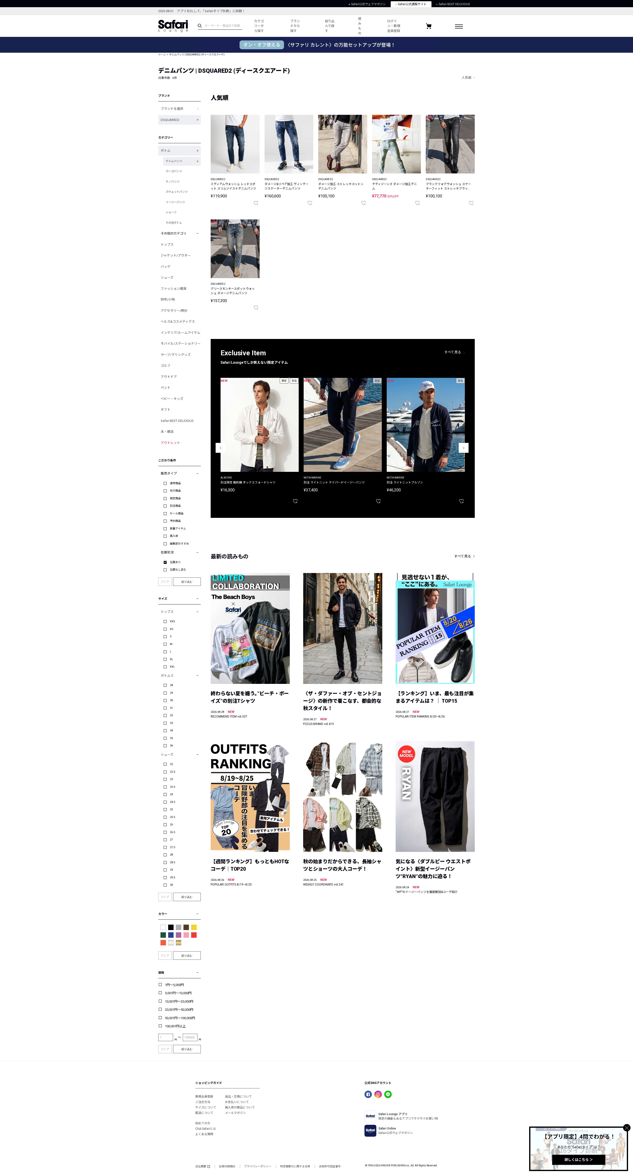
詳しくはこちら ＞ (579, 1160)
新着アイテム (178, 528)
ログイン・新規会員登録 (393, 26)
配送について (204, 1113)
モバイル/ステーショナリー (181, 343)
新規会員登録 (204, 1096)
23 (171, 779)
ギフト (165, 409)
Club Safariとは (205, 1128)
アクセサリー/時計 (174, 310)
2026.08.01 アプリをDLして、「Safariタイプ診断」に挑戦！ (201, 11)
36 (171, 745)
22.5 (172, 771)
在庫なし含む (178, 569)
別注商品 (175, 505)
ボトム (165, 150)
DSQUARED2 (170, 120)
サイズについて (205, 1107)
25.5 (172, 817)
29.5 (172, 877)
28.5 (172, 862)
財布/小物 (168, 299)
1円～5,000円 (174, 985)
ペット (165, 387)
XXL (172, 666)
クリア (165, 581)
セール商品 (176, 513)
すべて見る (452, 352)
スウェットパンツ (177, 191)
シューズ (167, 277)
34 (171, 730)
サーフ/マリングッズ (176, 355)
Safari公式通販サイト (412, 4)
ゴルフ (165, 365)
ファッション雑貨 (173, 288)
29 (171, 693)
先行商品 (175, 490)
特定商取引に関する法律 (295, 1166)
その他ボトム (174, 222)
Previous (221, 448)
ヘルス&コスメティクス (178, 321)
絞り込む (186, 581)
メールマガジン (235, 1113)
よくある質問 (204, 1134)
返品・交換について (238, 1096)
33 (171, 723)
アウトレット (170, 443)
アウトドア (169, 377)
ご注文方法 (202, 1102)
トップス (167, 244)
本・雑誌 (167, 431)
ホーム (162, 54)
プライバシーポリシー (257, 1166)
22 (171, 764)
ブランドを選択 (172, 109)
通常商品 (175, 483)
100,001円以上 (175, 1026)
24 (171, 794)
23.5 (172, 787)
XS (171, 629)
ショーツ (171, 212)
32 (171, 715)
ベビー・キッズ (172, 399)
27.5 (172, 847)
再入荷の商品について (240, 1107)
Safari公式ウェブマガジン (368, 4)
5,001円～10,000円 (178, 993)
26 (171, 824)
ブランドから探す (295, 26)
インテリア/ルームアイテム (180, 333)
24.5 (172, 802)
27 (171, 839)
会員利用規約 (227, 1166)
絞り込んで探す (330, 26)
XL (171, 659)
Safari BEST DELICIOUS (454, 4)
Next (464, 448)
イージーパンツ (175, 202)
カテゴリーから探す (259, 26)
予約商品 (175, 521)
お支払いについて (237, 1102)
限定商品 (175, 498)
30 (171, 700)
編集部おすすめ (179, 543)
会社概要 (200, 1166)
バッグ (165, 266)
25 (171, 809)
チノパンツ (173, 181)
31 (171, 708)
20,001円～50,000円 (179, 1009)
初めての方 (202, 1123)
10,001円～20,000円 (179, 1001)
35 (171, 738)
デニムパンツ (174, 161)
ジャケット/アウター (176, 255)
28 (171, 685)
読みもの (359, 26)
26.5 (172, 832)
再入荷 (174, 536)
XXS (172, 621)
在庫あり (175, 562)
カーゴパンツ (174, 171)
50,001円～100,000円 (180, 1018)
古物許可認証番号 (330, 1166)
